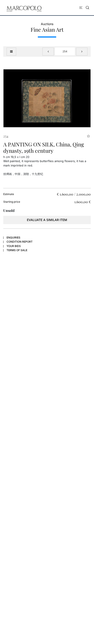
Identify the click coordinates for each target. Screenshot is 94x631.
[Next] (81, 52)
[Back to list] (11, 52)
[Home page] (24, 8)
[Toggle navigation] (81, 7)
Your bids (14, 246)
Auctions (47, 24)
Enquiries (13, 237)
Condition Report (20, 241)
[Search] (87, 7)
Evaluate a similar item (47, 220)
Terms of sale (17, 250)
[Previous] (48, 52)
